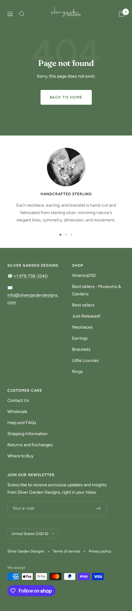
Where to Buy (20, 456)
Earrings (80, 338)
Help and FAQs (21, 422)
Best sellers (83, 305)
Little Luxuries (85, 360)
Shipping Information (27, 433)
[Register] (98, 508)
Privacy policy (100, 551)
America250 (84, 275)
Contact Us (18, 400)
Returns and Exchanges (30, 444)
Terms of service (66, 551)
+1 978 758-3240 (31, 276)
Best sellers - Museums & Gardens (96, 290)
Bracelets (81, 349)
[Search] (22, 14)
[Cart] (121, 14)
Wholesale (17, 411)
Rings (77, 371)
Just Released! (86, 316)
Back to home (66, 97)
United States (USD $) (29, 534)
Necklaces (82, 327)
